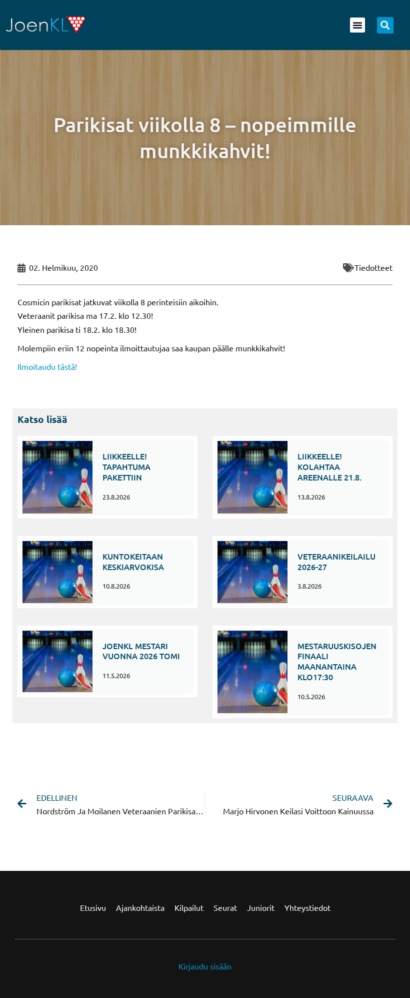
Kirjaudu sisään (205, 966)
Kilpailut (189, 907)
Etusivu (93, 907)
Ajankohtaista (140, 907)
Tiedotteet (373, 267)
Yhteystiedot (307, 907)
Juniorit (260, 907)
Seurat (225, 907)
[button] (357, 25)
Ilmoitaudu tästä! (47, 366)
